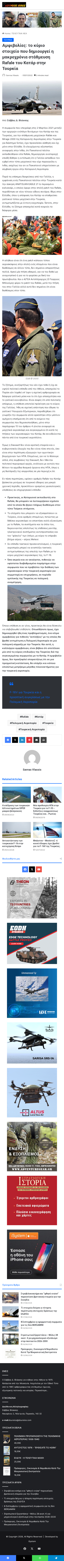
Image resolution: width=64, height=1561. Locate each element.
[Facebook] (8, 740)
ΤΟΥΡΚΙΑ (8, 40)
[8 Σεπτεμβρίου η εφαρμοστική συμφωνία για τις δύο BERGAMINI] (10, 1325)
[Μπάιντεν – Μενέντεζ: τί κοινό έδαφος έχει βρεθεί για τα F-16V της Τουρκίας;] (47, 830)
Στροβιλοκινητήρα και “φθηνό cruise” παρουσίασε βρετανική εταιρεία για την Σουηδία (41, 1296)
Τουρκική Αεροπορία (32, 729)
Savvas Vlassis (12, 75)
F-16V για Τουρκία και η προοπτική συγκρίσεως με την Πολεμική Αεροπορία (30, 697)
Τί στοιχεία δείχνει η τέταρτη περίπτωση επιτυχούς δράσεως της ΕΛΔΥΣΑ (39, 1311)
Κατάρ (39, 716)
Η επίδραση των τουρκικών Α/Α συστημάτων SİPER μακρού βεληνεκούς (16, 808)
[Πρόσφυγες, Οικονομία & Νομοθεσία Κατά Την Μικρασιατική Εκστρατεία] (10, 1353)
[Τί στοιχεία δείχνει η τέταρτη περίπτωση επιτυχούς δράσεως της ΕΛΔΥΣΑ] (10, 1311)
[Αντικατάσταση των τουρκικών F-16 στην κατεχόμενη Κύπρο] (16, 830)
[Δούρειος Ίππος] (14, 4)
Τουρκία (48, 723)
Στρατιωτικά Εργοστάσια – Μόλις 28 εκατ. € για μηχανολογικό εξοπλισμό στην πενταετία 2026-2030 (39, 1338)
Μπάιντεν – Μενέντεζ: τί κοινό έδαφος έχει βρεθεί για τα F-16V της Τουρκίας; (46, 843)
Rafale (25, 716)
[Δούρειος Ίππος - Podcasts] (32, 19)
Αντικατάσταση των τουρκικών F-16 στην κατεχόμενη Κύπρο (12, 843)
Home (7, 33)
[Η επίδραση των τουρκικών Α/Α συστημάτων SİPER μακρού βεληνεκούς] (16, 795)
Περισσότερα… (41, 1390)
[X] (15, 740)
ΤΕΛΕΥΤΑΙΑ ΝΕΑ (19, 33)
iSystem (32, 1541)
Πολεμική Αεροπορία (23, 723)
